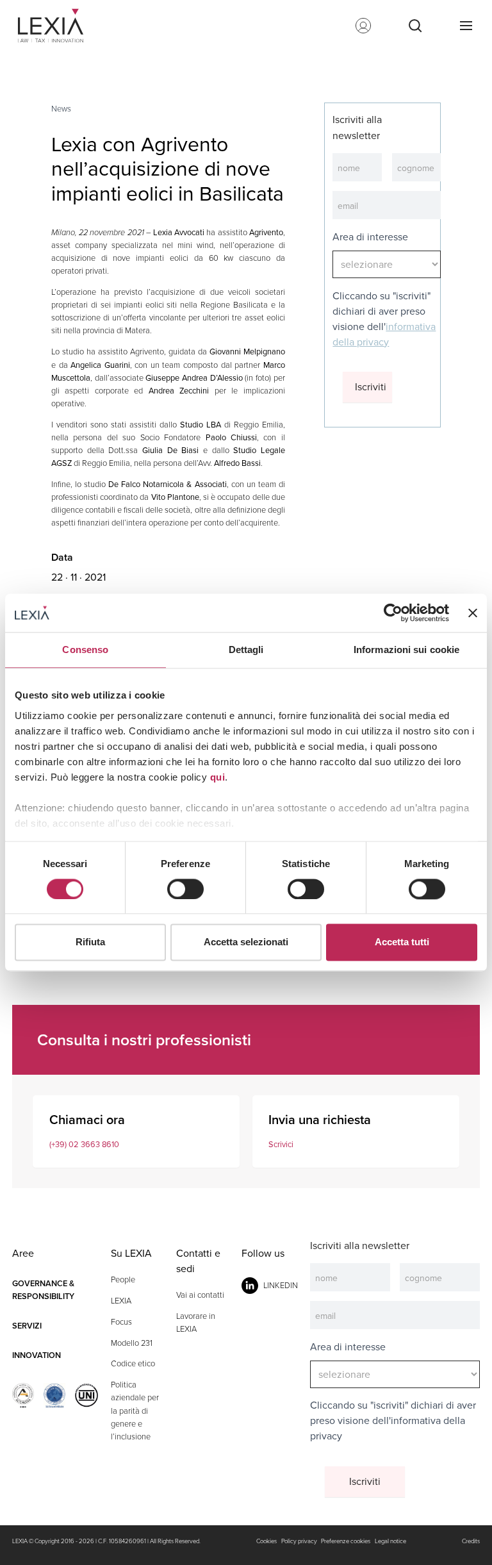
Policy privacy (299, 1541)
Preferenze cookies (345, 1541)
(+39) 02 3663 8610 (84, 1144)
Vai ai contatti (200, 1295)
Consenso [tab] (85, 649)
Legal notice (390, 1541)
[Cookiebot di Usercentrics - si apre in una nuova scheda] (393, 612)
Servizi (27, 1326)
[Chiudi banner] (472, 612)
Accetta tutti (402, 942)
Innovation (36, 1355)
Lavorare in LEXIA (195, 1322)
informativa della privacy (384, 334)
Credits (471, 1541)
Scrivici (280, 1144)
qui (218, 777)
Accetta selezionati (246, 942)
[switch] (185, 889)
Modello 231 (131, 1343)
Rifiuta (90, 942)
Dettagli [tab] (246, 649)
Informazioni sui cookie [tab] (406, 649)
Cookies (266, 1541)
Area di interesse (370, 236)
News (61, 109)
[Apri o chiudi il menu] (465, 25)
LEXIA (121, 1301)
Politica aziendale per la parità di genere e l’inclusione (135, 1410)
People (123, 1279)
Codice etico (133, 1363)
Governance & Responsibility (43, 1289)
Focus (121, 1322)
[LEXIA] (55, 25)
